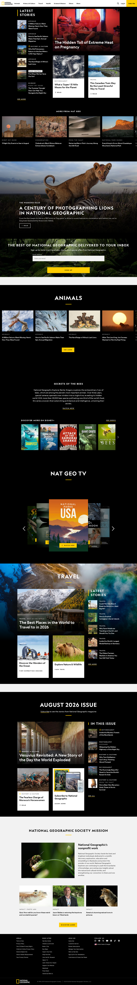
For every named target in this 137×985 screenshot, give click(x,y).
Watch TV (45, 960)
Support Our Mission (48, 965)
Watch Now (68, 408)
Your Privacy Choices (22, 957)
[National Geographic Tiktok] (115, 940)
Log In (123, 3)
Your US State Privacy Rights (24, 946)
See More (21, 99)
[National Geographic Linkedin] (111, 940)
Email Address (37, 254)
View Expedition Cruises (31, 671)
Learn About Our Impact (49, 963)
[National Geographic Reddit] (119, 940)
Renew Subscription (74, 946)
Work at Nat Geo (73, 952)
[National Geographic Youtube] (107, 940)
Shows (71, 3)
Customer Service (73, 943)
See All (91, 796)
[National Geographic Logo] (23, 983)
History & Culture (29, 3)
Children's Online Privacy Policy (25, 949)
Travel (40, 3)
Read (59, 92)
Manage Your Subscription (75, 949)
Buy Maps (45, 949)
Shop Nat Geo (46, 954)
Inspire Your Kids (47, 952)
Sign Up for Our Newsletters (76, 954)
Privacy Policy (20, 943)
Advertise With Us (47, 973)
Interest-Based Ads (21, 952)
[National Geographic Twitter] (103, 940)
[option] (17, 131)
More (78, 3)
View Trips (60, 669)
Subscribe (45, 711)
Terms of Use (20, 941)
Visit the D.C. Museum (48, 957)
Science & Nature (60, 3)
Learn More (60, 803)
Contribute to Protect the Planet (77, 957)
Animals (17, 3)
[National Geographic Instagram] (95, 940)
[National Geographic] (7, 3)
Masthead (45, 968)
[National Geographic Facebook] (99, 940)
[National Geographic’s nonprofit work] (68, 860)
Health (48, 3)
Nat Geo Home (46, 941)
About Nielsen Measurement (24, 954)
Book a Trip (45, 946)
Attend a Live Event (48, 943)
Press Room (45, 971)
